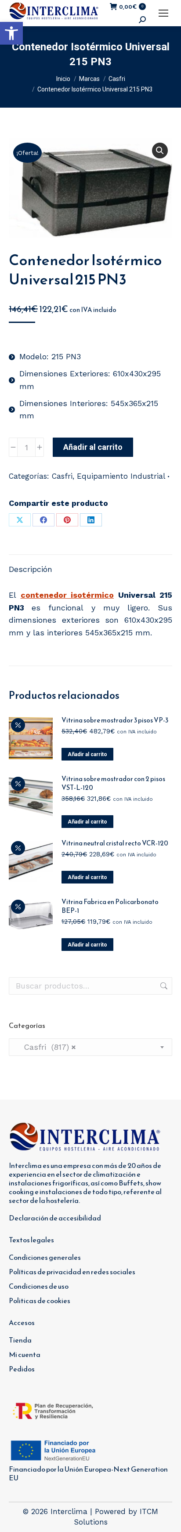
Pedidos (22, 1368)
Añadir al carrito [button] (87, 754)
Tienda (20, 1340)
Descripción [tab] (30, 569)
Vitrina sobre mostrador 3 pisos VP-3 (115, 720)
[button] (11, 33)
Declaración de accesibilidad (55, 1218)
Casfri (62, 476)
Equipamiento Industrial (121, 476)
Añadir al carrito (93, 447)
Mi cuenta (24, 1354)
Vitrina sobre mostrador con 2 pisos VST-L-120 (113, 783)
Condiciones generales (45, 1257)
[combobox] (90, 1047)
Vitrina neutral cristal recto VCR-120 (115, 843)
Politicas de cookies (39, 1300)
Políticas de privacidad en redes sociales (72, 1271)
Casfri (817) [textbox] (46, 1047)
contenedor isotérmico (67, 594)
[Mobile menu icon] (163, 13)
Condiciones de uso (39, 1286)
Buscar (163, 986)
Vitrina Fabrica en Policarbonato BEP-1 (110, 906)
